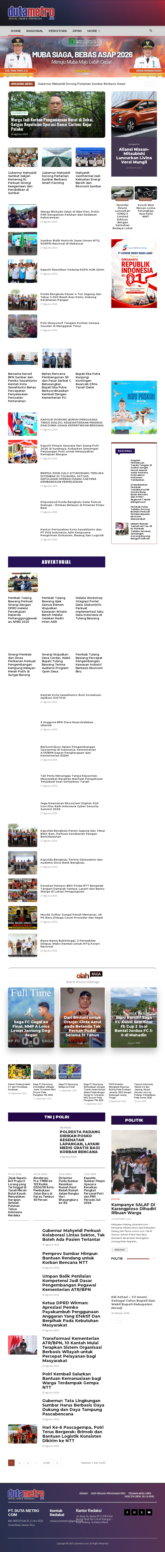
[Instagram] (134, 1512)
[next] (153, 83)
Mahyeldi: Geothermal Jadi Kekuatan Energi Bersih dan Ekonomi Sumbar (88, 179)
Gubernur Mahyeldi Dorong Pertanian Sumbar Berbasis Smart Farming (56, 178)
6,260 (46, 1463)
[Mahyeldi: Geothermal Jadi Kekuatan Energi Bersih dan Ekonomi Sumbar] (90, 157)
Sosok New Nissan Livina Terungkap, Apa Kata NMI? (145, 210)
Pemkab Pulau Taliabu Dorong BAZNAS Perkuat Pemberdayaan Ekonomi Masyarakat (140, 512)
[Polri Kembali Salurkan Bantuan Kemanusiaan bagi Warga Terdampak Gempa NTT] (22, 1380)
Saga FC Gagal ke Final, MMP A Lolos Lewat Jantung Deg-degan (31, 1028)
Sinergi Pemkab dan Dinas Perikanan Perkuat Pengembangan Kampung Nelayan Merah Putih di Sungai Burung (22, 665)
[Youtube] (149, 1512)
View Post (119, 1250)
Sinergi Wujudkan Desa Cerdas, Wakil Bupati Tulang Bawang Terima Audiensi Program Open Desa (56, 663)
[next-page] (17, 1061)
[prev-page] (10, 1061)
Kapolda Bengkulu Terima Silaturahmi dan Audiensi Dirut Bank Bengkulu (71, 861)
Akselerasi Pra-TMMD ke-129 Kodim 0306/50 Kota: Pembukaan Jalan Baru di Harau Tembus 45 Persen (43, 1189)
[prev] (146, 83)
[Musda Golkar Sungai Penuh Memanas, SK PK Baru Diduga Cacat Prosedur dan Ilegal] (22, 917)
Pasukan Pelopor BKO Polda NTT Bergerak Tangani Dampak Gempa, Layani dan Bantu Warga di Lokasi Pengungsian (72, 888)
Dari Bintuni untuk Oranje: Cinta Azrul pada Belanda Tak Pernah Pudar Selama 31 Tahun (82, 1026)
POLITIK (115, 1199)
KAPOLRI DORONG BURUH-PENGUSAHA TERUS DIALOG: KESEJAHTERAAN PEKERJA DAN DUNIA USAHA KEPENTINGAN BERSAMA (72, 422)
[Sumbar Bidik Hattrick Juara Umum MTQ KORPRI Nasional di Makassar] (22, 243)
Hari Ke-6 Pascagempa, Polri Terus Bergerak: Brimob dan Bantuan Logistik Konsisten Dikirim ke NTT (73, 1434)
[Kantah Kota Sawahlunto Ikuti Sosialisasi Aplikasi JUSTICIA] (22, 698)
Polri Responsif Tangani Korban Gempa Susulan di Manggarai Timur (69, 324)
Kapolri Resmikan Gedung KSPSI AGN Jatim (72, 269)
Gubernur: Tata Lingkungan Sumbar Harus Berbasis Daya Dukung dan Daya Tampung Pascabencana (73, 1407)
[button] (151, 31)
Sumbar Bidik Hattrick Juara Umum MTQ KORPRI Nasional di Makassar (70, 242)
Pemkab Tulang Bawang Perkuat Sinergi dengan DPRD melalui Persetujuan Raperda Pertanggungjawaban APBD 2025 (22, 610)
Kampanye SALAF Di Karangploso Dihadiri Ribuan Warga (133, 1208)
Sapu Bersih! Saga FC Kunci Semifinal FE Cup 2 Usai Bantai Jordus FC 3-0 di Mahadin (134, 1026)
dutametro (19, 113)
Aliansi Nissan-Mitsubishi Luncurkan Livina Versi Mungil (134, 155)
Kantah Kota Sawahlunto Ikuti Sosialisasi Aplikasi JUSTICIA (70, 696)
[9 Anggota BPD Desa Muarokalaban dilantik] (22, 725)
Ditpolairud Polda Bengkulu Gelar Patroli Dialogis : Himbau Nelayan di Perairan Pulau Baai (72, 504)
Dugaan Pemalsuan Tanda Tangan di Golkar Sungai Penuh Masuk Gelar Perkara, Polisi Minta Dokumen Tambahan (141, 470)
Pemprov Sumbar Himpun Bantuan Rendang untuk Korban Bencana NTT (70, 1258)
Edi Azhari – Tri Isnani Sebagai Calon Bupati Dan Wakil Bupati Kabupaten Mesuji (133, 1302)
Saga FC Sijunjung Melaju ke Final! (68, 1085)
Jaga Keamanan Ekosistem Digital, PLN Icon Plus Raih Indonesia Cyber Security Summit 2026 (69, 806)
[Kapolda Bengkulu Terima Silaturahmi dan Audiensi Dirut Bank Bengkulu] (22, 863)
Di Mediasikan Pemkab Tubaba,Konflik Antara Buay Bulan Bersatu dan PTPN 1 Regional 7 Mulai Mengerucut (140, 493)
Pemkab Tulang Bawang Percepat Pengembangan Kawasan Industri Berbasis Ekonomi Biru (89, 663)
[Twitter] (142, 1512)
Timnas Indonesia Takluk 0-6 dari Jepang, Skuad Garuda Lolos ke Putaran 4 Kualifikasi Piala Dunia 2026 (145, 1091)
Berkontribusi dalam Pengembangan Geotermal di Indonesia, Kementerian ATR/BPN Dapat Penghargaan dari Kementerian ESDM (68, 751)
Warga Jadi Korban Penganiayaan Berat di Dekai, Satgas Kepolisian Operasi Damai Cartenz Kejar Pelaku (52, 124)
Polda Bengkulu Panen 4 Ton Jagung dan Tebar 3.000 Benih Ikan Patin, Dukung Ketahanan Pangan (70, 296)
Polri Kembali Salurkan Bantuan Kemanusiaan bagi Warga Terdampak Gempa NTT (71, 1381)
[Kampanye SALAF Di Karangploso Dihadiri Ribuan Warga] (134, 1162)
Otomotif (134, 144)
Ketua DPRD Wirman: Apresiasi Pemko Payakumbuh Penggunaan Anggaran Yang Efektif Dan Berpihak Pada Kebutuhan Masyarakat (71, 1314)
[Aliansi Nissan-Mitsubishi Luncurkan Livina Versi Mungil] (134, 114)
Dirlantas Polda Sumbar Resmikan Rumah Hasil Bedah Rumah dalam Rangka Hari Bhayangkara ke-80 (69, 1190)
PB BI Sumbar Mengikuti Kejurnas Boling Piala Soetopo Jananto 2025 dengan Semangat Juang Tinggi (120, 1091)
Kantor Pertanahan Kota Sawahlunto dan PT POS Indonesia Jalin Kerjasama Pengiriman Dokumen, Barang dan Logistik (72, 532)
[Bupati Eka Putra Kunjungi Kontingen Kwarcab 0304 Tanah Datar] (90, 358)
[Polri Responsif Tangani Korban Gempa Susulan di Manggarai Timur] (22, 326)
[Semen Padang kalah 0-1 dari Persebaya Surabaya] (19, 1071)
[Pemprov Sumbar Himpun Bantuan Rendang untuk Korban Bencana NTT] (22, 1259)
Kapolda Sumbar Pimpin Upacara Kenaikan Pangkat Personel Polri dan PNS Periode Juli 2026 (94, 1190)
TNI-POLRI (65, 1128)
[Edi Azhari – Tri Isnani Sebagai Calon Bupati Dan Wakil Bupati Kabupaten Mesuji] (134, 1279)
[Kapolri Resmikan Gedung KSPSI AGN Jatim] (22, 271)
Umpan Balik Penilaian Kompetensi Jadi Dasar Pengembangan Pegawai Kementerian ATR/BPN (69, 1283)
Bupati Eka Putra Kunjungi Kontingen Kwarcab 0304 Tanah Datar (88, 380)
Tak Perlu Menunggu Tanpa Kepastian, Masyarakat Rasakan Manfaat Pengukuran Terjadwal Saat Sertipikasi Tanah (71, 778)
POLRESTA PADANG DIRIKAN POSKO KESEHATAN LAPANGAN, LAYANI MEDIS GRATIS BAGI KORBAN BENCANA (80, 1142)
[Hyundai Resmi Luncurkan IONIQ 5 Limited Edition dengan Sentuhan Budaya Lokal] (122, 193)
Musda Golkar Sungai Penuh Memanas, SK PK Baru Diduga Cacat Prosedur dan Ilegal (71, 916)
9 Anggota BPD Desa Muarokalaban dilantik (66, 724)
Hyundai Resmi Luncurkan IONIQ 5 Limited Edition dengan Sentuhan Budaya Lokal (122, 216)
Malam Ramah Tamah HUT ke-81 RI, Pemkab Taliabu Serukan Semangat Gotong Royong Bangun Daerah (141, 531)
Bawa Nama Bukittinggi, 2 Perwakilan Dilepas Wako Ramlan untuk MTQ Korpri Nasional (70, 943)
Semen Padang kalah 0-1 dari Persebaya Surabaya (19, 1087)
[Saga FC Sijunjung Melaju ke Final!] (70, 1071)
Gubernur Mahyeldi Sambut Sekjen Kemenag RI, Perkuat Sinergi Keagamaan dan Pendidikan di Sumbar (22, 183)
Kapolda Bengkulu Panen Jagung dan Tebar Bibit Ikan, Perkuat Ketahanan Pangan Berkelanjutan (72, 833)
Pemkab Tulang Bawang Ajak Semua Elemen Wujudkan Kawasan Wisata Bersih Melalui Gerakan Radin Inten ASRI (54, 610)
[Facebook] (127, 1512)
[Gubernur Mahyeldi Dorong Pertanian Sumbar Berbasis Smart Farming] (57, 157)
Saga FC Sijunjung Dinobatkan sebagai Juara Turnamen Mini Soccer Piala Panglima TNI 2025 (44, 1089)
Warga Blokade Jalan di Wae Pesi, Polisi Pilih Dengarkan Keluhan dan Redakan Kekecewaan (69, 214)
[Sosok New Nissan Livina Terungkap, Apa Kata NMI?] (146, 193)
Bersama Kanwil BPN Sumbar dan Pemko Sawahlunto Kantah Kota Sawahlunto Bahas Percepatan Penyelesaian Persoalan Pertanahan (22, 387)
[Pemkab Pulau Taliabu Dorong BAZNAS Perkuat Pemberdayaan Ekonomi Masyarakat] (122, 512)
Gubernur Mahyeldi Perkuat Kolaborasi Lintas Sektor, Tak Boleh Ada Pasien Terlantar (73, 1235)
